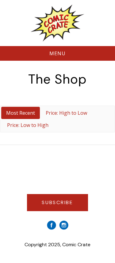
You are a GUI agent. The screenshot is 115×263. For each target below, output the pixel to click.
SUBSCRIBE (57, 202)
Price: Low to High (27, 125)
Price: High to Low (66, 113)
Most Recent (20, 113)
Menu (57, 53)
